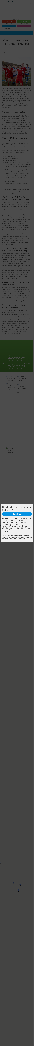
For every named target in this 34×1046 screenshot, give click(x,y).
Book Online (17, 514)
